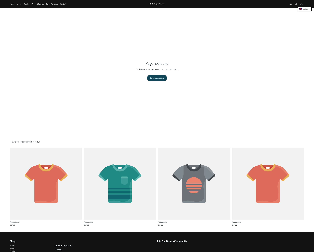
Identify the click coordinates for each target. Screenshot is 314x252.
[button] (304, 9)
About (12, 248)
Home (12, 245)
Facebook (58, 250)
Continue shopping (157, 78)
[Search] (291, 4)
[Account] (296, 4)
